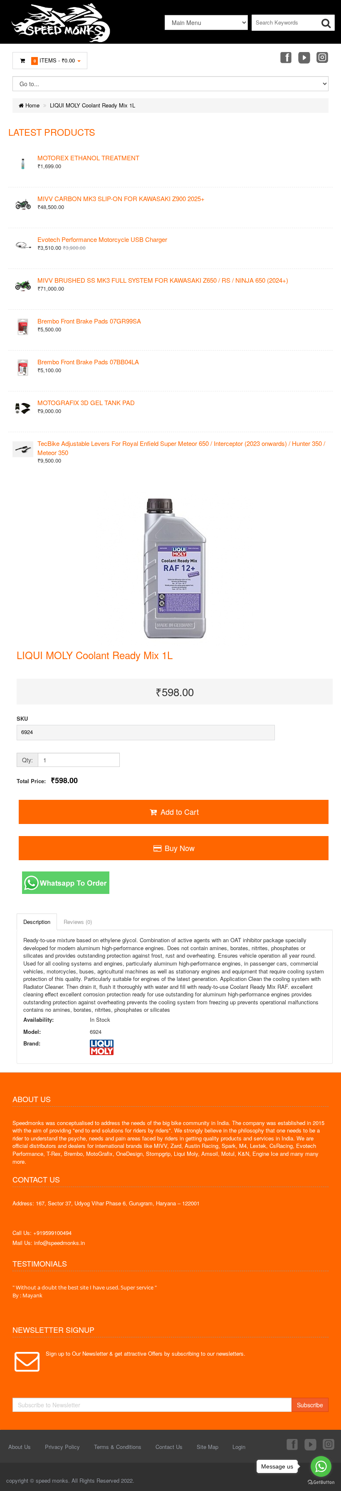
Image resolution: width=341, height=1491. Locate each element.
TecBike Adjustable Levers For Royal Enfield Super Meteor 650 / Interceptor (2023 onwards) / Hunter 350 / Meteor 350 (181, 447)
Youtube (304, 58)
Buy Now (179, 847)
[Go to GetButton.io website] (321, 1482)
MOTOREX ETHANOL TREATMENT (88, 157)
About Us (19, 1447)
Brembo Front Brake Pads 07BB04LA (88, 361)
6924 (27, 732)
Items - (54, 60)
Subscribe (310, 1405)
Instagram (322, 58)
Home (32, 105)
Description (36, 922)
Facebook (285, 58)
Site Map (207, 1447)
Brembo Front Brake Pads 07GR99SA (89, 320)
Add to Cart (178, 811)
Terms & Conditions (117, 1447)
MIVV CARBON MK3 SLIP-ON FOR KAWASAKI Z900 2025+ (121, 198)
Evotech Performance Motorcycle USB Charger (102, 239)
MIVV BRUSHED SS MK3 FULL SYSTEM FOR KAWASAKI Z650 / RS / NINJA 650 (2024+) (162, 280)
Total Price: (47, 780)
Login (238, 1447)
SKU (22, 718)
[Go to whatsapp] (321, 1466)
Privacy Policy (62, 1447)
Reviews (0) (78, 922)
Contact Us (169, 1447)
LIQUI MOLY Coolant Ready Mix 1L (92, 105)
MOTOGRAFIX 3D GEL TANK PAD (86, 402)
